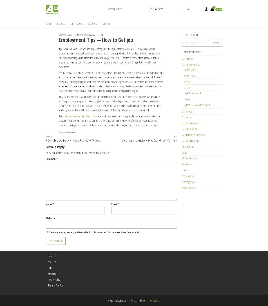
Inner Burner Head (192, 93)
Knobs (187, 99)
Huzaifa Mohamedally (86, 34)
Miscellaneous (188, 164)
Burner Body (189, 70)
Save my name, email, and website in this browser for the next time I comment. (94, 232)
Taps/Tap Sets (188, 176)
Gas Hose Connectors (192, 123)
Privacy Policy (54, 279)
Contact (105, 23)
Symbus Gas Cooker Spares (197, 105)
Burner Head (190, 75)
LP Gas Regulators (190, 158)
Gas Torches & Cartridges (193, 135)
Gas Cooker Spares (191, 65)
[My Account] (206, 9)
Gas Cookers (188, 111)
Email (115, 204)
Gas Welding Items (190, 141)
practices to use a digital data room (80, 116)
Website (50, 218)
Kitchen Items (188, 146)
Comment (52, 159)
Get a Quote (77, 23)
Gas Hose (186, 117)
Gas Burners (187, 59)
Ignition (187, 87)
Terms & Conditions (57, 285)
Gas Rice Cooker (189, 129)
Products (61, 23)
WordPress (132, 300)
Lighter (185, 152)
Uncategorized (71, 132)
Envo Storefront (153, 300)
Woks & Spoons (189, 187)
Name (50, 204)
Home (48, 23)
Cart (50, 268)
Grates (187, 81)
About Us (92, 23)
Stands (185, 170)
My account (53, 274)
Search (215, 43)
